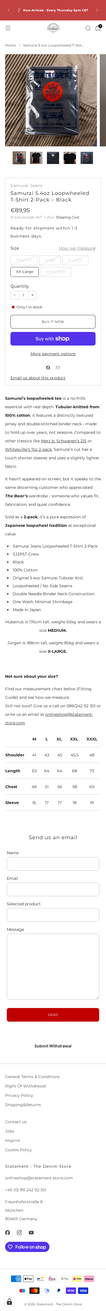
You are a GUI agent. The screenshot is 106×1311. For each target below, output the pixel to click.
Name (13, 852)
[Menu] (8, 28)
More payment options (53, 353)
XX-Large (24, 272)
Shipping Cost (67, 217)
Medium (24, 260)
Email (12, 878)
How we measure (77, 248)
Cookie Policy (18, 1149)
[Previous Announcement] (8, 10)
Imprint (12, 1140)
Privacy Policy (19, 1095)
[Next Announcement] (97, 10)
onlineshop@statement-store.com (39, 1177)
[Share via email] (58, 368)
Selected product (24, 903)
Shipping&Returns (23, 1104)
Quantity (19, 286)
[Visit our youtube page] (31, 1232)
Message (15, 929)
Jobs (9, 1131)
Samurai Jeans (26, 185)
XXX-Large (56, 272)
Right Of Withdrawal (25, 1086)
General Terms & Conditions (32, 1076)
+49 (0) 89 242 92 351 (25, 1189)
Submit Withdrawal (53, 1045)
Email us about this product (38, 377)
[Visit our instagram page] (19, 1232)
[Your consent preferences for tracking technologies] (9, 1301)
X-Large (75, 260)
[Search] (88, 28)
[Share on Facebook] (48, 368)
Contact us (16, 1121)
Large (50, 260)
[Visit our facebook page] (7, 1232)
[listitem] (53, 10)
